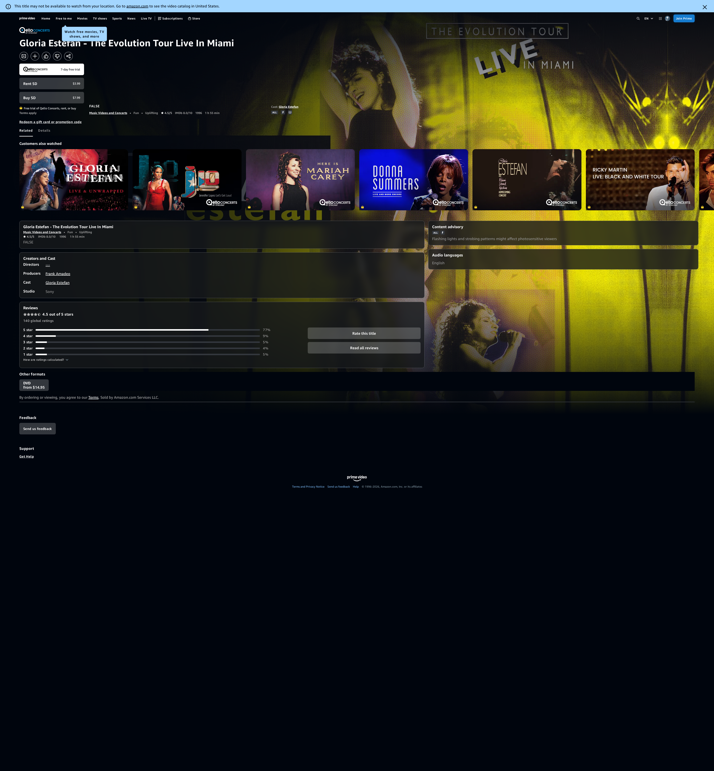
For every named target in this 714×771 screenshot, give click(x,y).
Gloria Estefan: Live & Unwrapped (73, 179)
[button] (45, 359)
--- (48, 265)
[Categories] (660, 18)
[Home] (27, 18)
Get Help (26, 456)
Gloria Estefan (288, 107)
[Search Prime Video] (638, 18)
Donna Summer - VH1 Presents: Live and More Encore (413, 179)
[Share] (68, 56)
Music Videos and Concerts (108, 113)
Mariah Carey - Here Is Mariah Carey (300, 179)
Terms (93, 397)
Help (356, 486)
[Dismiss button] (705, 7)
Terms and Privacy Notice (308, 486)
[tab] (26, 130)
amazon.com (137, 6)
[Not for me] (57, 56)
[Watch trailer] (23, 56)
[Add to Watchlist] (34, 56)
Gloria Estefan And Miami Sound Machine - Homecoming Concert (526, 179)
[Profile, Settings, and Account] (667, 18)
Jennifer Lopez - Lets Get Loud (187, 179)
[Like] (46, 56)
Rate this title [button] (364, 333)
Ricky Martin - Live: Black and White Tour (640, 179)
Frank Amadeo (58, 274)
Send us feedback (338, 486)
